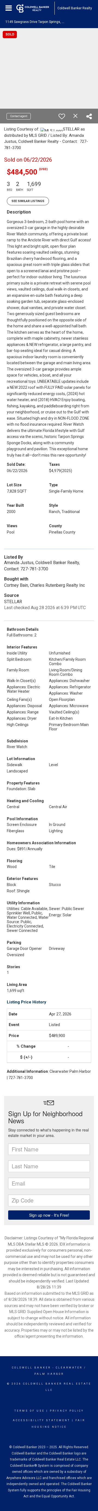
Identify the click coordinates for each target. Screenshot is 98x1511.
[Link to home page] (35, 8)
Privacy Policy (67, 1410)
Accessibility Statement (41, 1420)
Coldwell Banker (31, 1367)
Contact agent (18, 116)
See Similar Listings (27, 201)
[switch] (62, 116)
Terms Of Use (29, 1410)
